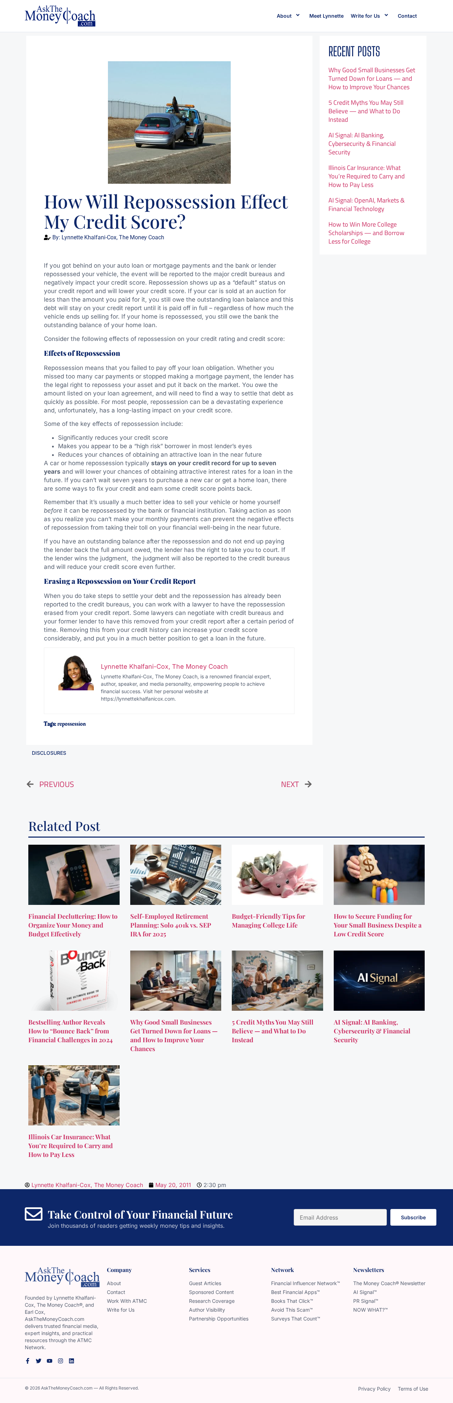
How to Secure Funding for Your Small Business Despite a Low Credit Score (378, 925)
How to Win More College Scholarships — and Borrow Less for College (366, 232)
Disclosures (49, 753)
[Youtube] (49, 1361)
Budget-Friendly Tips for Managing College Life (268, 920)
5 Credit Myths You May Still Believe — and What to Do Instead (365, 111)
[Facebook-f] (27, 1361)
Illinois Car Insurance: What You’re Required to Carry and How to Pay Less (366, 176)
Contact (407, 16)
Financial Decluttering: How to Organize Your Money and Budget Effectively (72, 925)
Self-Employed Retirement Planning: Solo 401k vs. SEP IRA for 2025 (170, 925)
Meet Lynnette (326, 16)
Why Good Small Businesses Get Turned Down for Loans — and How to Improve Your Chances (371, 78)
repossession (71, 724)
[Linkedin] (71, 1361)
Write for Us (365, 16)
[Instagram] (60, 1361)
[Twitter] (38, 1361)
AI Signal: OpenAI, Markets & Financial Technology (366, 204)
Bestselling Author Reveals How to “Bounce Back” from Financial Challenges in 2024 (71, 1031)
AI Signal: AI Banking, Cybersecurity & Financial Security (362, 143)
